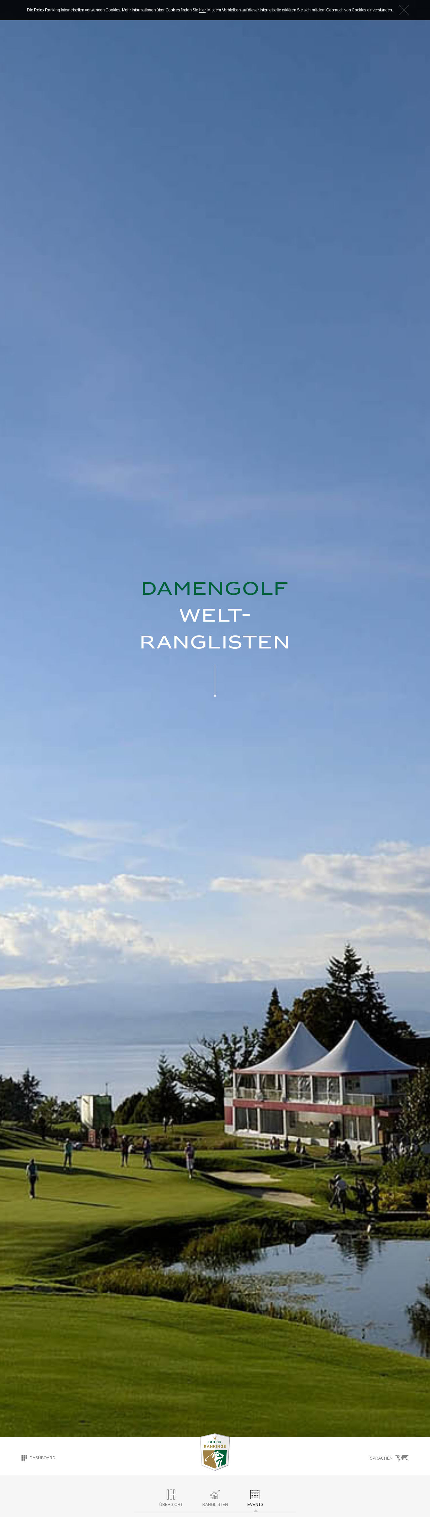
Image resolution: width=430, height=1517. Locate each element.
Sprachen (381, 1458)
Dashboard (42, 1458)
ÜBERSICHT (171, 1504)
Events (255, 1504)
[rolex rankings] (215, 1452)
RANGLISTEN (215, 1504)
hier (202, 10)
